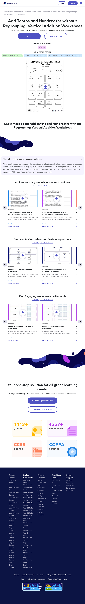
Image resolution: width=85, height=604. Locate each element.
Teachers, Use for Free (43, 409)
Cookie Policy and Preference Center (55, 575)
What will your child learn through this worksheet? (23, 159)
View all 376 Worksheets (42, 186)
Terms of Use (20, 575)
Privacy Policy (32, 575)
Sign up (72, 3)
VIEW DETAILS (13, 226)
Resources (8, 12)
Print (29, 36)
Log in (62, 3)
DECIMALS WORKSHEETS (35, 56)
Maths (27, 12)
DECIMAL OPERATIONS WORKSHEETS (65, 56)
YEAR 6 (42, 47)
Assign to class (56, 36)
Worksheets (18, 12)
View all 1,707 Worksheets (42, 300)
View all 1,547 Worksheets (42, 243)
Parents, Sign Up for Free (42, 401)
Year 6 (34, 12)
